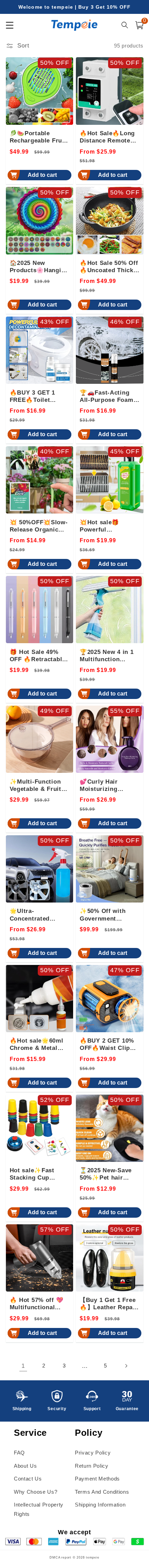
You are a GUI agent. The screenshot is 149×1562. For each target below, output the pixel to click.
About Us (25, 1466)
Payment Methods (97, 1479)
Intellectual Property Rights (38, 1509)
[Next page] (125, 1365)
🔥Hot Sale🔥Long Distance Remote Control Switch (107, 137)
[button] (139, 25)
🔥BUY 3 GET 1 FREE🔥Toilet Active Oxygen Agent (32, 396)
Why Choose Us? (35, 1492)
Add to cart (42, 175)
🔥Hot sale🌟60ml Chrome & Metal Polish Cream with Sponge (37, 1044)
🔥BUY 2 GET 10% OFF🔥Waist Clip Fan (107, 1044)
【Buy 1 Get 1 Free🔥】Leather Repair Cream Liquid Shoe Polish (109, 1304)
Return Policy (91, 1466)
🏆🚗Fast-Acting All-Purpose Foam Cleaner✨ (106, 396)
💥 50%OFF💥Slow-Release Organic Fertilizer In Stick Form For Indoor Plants (39, 526)
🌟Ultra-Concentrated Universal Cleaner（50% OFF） (36, 915)
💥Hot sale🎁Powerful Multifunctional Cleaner (102, 526)
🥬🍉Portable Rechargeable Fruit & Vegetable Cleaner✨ (38, 137)
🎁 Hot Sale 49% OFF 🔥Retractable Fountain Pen (38, 656)
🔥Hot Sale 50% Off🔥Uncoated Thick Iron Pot (109, 267)
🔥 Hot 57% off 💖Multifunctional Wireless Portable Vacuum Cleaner (37, 1304)
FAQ (19, 1453)
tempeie (92, 1557)
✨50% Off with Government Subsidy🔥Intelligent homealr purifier (108, 915)
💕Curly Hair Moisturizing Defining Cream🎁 (107, 785)
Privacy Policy (93, 1453)
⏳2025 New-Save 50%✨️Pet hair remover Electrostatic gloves (109, 1174)
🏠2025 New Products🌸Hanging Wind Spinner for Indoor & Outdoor (39, 267)
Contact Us (28, 1479)
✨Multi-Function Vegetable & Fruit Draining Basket (35, 785)
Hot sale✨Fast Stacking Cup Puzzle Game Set (35, 1174)
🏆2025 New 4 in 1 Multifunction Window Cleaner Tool (107, 656)
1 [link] (23, 1366)
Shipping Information (100, 1505)
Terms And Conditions (102, 1492)
